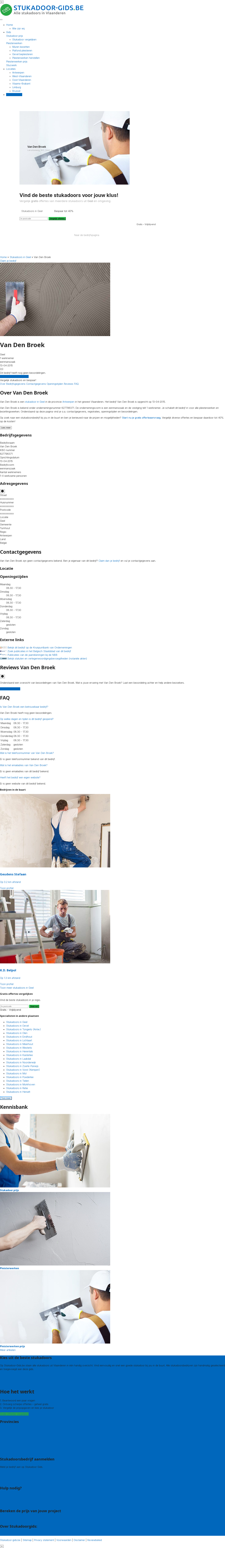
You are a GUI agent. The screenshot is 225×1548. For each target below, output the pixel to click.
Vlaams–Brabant (21, 83)
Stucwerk (11, 65)
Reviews (69, 383)
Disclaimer (79, 1540)
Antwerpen (18, 72)
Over (3, 383)
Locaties (11, 68)
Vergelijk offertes (57, 218)
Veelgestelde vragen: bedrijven (17, 1480)
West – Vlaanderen (10, 1433)
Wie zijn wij (18, 28)
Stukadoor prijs (14, 35)
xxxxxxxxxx (7, 498)
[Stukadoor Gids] (42, 15)
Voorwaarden (63, 1540)
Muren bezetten (21, 46)
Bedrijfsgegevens (16, 383)
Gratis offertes (14, 94)
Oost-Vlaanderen (21, 79)
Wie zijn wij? (7, 1533)
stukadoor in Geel (35, 401)
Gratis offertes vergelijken (14, 376)
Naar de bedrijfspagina (86, 235)
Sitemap (27, 1540)
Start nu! (34, 1006)
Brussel (16, 90)
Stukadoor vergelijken (24, 39)
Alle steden (6, 1451)
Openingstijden (55, 383)
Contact (4, 1503)
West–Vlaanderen (22, 76)
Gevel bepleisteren (22, 54)
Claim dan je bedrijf (109, 560)
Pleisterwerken (14, 43)
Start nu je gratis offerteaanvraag (141, 417)
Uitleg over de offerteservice (16, 1499)
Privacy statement (44, 1540)
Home (9, 24)
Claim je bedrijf (8, 260)
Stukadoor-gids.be (10, 1540)
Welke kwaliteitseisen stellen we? (18, 1378)
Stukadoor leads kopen (13, 1473)
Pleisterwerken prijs (16, 61)
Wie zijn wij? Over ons (12, 1375)
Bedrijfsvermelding (10, 1476)
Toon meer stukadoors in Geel (17, 987)
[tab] (112, 707)
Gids (8, 32)
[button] (24, 706)
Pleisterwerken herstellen (26, 57)
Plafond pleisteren (22, 50)
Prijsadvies (6, 1518)
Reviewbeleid (94, 1540)
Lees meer (6, 428)
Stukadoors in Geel (20, 257)
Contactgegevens (36, 383)
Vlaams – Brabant (10, 1440)
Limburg (16, 87)
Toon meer (6, 1098)
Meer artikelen (8, 1349)
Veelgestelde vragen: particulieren (18, 1495)
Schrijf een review (10, 688)
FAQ (76, 383)
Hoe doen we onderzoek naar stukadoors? (24, 1382)
